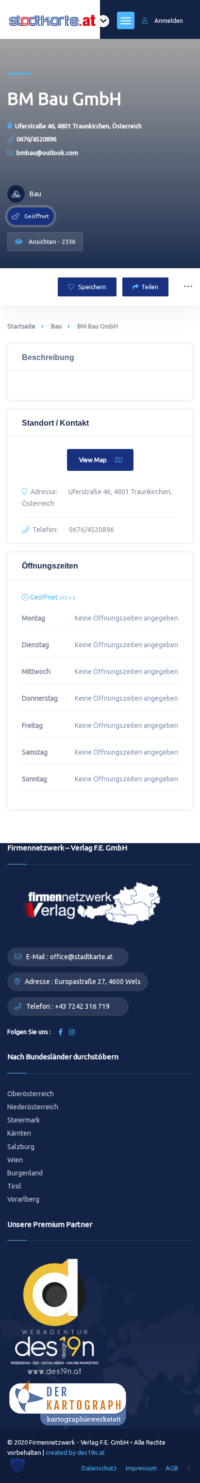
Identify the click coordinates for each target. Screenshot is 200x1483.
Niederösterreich (32, 1107)
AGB (172, 1468)
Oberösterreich (30, 1094)
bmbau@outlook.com (47, 152)
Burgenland (25, 1173)
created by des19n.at (75, 1452)
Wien (15, 1160)
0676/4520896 (36, 139)
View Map (93, 459)
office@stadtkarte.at (81, 957)
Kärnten (19, 1133)
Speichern (91, 286)
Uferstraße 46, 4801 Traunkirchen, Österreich (78, 125)
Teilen (149, 286)
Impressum (141, 1468)
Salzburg (20, 1147)
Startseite (21, 326)
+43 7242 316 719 (82, 1006)
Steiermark (23, 1120)
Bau (56, 326)
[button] (17, 1465)
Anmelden (168, 20)
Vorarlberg (23, 1199)
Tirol (14, 1186)
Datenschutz (99, 1468)
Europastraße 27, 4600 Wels (98, 981)
